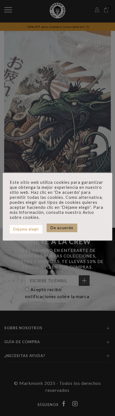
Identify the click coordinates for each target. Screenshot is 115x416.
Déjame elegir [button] (26, 229)
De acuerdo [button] (62, 227)
